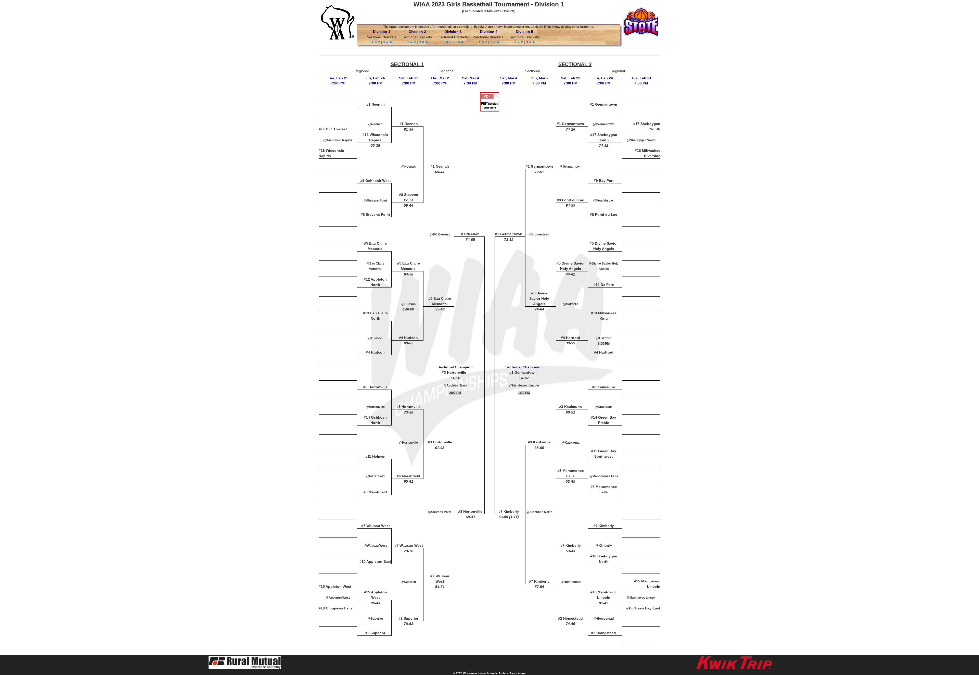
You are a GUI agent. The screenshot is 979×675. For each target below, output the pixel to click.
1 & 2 (375, 42)
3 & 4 (387, 42)
